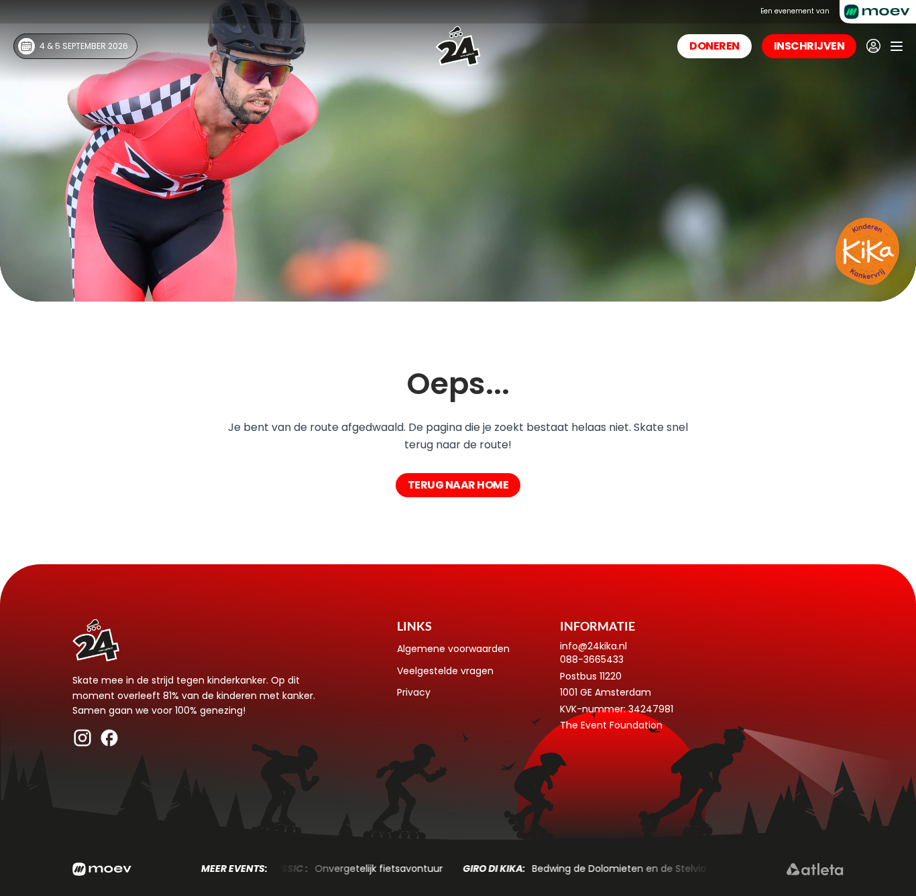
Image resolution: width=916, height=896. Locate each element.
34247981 (650, 709)
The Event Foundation (611, 725)
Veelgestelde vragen (445, 671)
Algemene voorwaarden (453, 648)
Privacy (414, 692)
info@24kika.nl (593, 646)
